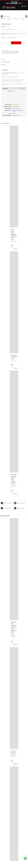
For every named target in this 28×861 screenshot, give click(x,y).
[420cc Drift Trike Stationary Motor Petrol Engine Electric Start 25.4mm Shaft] (14, 569)
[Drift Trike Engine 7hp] (14, 698)
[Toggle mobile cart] (22, 6)
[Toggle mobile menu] (25, 6)
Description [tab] (3, 59)
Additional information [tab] (5, 62)
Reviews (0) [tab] (3, 64)
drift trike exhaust (7, 53)
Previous (2, 16)
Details (16, 249)
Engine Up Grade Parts (10, 51)
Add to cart (16, 42)
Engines (17, 51)
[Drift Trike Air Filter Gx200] (14, 302)
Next (26, 16)
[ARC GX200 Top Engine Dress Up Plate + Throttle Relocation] (14, 421)
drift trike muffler (14, 53)
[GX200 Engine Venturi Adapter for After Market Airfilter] (14, 176)
